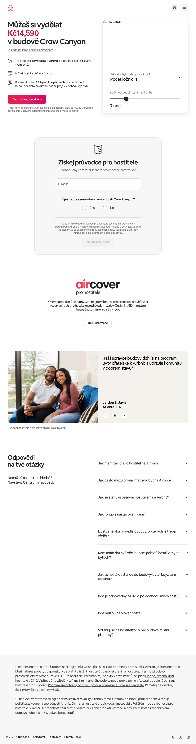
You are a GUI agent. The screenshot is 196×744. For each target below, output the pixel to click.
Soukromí (39, 737)
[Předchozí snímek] (106, 415)
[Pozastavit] (115, 415)
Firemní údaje (72, 737)
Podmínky (54, 737)
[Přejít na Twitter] (180, 737)
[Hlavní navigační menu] (184, 7)
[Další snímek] (124, 415)
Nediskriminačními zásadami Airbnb (99, 226)
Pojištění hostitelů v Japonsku (95, 671)
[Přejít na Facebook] (173, 737)
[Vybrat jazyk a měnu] (174, 7)
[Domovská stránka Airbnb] (10, 7)
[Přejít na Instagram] (188, 737)
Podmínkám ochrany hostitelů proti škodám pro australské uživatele (96, 685)
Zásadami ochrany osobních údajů (95, 229)
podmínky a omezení (127, 667)
